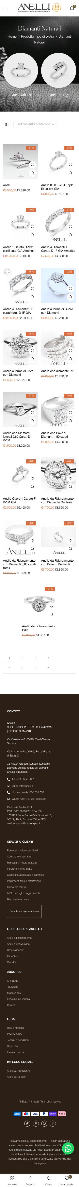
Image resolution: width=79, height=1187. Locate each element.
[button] (72, 8)
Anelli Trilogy (59, 94)
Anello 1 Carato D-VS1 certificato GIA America (18, 249)
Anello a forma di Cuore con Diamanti (57, 311)
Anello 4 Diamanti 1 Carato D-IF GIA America (58, 249)
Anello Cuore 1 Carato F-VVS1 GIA (20, 500)
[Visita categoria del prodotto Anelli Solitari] (20, 70)
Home (12, 36)
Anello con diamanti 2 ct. (57, 371)
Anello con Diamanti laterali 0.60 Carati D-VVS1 (17, 437)
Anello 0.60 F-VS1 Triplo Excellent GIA (57, 187)
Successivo (49, 668)
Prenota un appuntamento (24, 911)
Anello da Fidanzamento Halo (38, 628)
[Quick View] (32, 173)
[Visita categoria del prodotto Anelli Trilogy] (58, 70)
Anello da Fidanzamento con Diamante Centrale (57, 500)
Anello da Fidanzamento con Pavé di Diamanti (57, 562)
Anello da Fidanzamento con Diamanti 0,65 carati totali (19, 564)
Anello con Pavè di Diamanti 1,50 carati (54, 435)
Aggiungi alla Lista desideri (32, 164)
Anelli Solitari (21, 94)
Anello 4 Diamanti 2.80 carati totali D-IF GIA (18, 311)
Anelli (6, 185)
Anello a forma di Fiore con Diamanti (18, 373)
